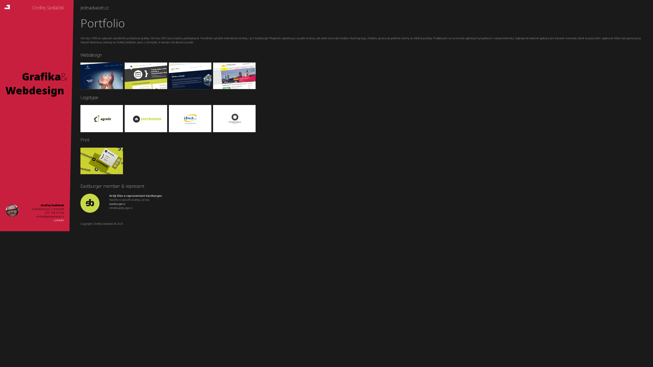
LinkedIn (59, 220)
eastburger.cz (117, 204)
